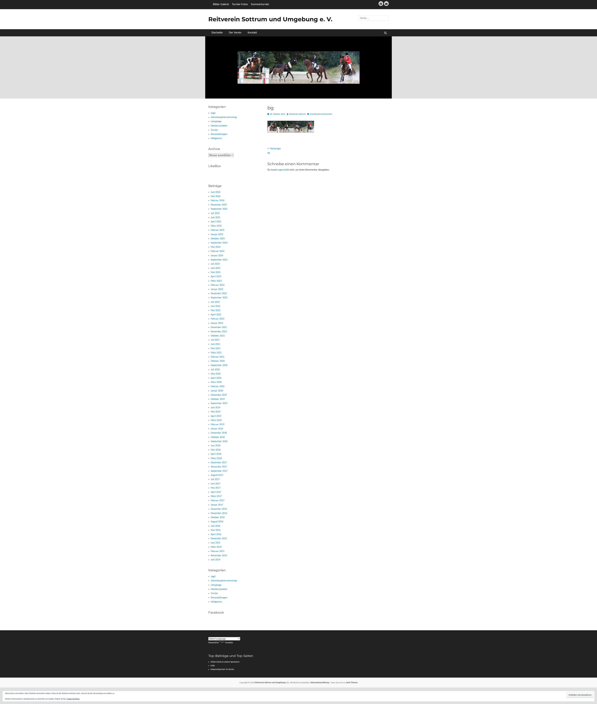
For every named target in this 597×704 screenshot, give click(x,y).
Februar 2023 (217, 285)
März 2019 (216, 420)
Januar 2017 (217, 505)
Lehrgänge (216, 121)
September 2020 (219, 365)
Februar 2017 (217, 500)
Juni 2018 (215, 445)
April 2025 (216, 222)
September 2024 (219, 243)
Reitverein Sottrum (297, 114)
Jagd (213, 113)
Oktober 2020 (218, 361)
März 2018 (216, 458)
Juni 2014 (215, 560)
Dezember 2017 (219, 462)
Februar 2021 (217, 357)
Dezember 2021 (219, 327)
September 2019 (219, 403)
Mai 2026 (215, 196)
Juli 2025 (215, 213)
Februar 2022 (217, 319)
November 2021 (219, 331)
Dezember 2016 (219, 509)
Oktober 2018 (218, 437)
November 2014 (219, 555)
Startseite (217, 32)
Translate (229, 643)
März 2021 (216, 353)
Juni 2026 (215, 192)
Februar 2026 (217, 200)
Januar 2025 (217, 234)
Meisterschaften (219, 126)
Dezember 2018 (219, 433)
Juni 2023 (215, 268)
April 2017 (216, 492)
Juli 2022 (215, 302)
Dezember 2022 (219, 293)
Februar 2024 (217, 251)
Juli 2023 (215, 264)
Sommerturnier (260, 4)
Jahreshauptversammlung (224, 117)
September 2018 (219, 441)
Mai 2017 (215, 488)
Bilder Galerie (221, 4)
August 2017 (217, 475)
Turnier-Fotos (240, 4)
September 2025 (219, 209)
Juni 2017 (215, 484)
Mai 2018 (215, 450)
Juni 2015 (215, 543)
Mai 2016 (215, 530)
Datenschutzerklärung (319, 683)
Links (213, 666)
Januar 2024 (217, 255)
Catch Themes (352, 683)
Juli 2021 (215, 340)
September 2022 (219, 298)
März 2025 (216, 226)
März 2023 (216, 281)
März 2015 (216, 547)
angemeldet (283, 170)
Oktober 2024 (218, 238)
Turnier (214, 130)
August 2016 (217, 521)
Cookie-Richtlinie (73, 699)
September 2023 (219, 260)
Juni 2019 (215, 407)
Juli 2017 (215, 479)
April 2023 (216, 276)
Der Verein (235, 32)
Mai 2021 (215, 348)
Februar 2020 (217, 386)
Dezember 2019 (219, 395)
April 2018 (216, 454)
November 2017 (219, 467)
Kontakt (252, 32)
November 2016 (219, 513)
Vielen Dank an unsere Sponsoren (225, 662)
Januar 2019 (217, 429)
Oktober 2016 (218, 517)
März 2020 (216, 382)
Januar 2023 (217, 289)
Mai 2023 (215, 272)
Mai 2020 (215, 374)
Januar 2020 (217, 391)
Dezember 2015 (219, 538)
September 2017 (219, 471)
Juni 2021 (215, 344)
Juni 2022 (215, 306)
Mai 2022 (215, 310)
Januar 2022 (217, 323)
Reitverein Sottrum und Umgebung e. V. (270, 19)
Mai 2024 (215, 247)
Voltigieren (216, 138)
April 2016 (216, 534)
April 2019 (216, 416)
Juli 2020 (215, 369)
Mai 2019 (215, 412)
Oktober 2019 (218, 399)
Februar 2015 (217, 551)
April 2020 (216, 378)
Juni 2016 (215, 526)
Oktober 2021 (218, 336)
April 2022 (216, 314)
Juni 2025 (215, 217)
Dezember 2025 (219, 205)
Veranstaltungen (219, 134)
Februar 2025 (217, 230)
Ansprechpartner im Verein (222, 669)
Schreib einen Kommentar (321, 114)
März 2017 (216, 496)
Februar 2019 (217, 424)
